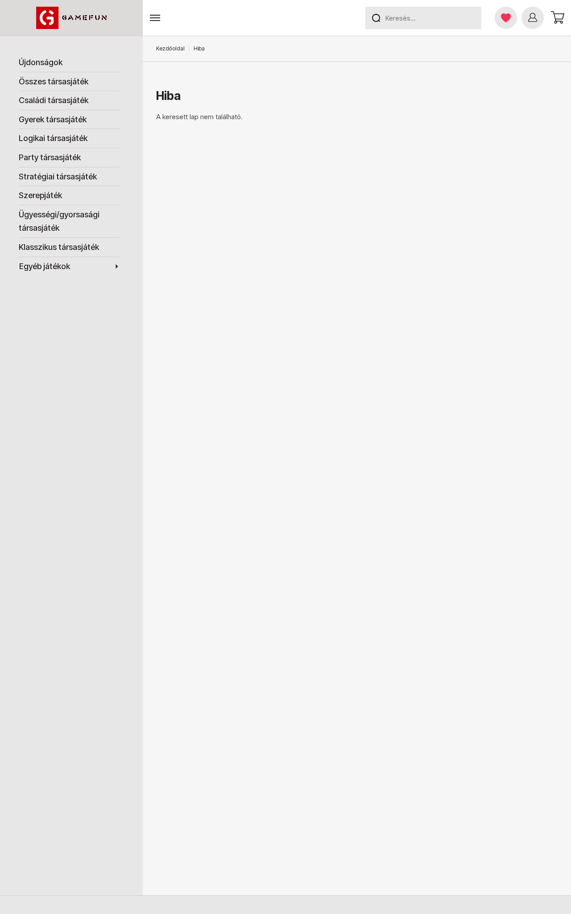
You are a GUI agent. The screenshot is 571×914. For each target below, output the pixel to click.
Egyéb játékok (44, 266)
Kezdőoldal (170, 48)
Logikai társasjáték (53, 138)
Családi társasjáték (53, 100)
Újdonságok (40, 62)
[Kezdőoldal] (71, 18)
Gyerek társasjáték (53, 119)
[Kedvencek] (506, 18)
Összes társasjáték (53, 81)
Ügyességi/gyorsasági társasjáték (59, 221)
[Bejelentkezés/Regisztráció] (532, 18)
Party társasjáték (50, 157)
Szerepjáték (40, 195)
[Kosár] (556, 18)
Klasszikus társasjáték (59, 247)
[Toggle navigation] (155, 18)
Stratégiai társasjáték (58, 176)
